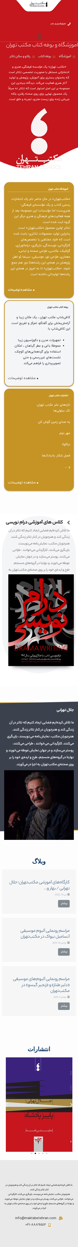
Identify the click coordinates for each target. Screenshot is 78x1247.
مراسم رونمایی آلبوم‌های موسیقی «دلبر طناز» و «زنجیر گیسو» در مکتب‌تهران (41, 985)
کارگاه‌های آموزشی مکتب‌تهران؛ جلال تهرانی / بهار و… (39, 885)
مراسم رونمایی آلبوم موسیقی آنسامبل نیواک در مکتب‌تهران (45, 934)
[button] (31, 1153)
